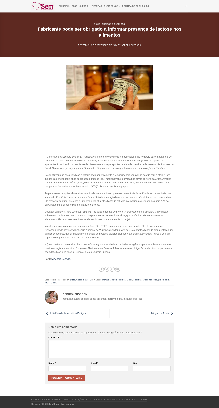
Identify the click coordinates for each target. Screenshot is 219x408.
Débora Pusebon (131, 45)
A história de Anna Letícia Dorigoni (67, 313)
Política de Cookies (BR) (135, 6)
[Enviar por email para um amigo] (112, 269)
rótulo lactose (50, 283)
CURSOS (83, 6)
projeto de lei (163, 280)
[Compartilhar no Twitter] (106, 269)
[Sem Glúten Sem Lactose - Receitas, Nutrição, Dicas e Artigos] (43, 6)
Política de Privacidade (134, 399)
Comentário (55, 337)
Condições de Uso (82, 399)
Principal (64, 6)
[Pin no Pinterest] (117, 269)
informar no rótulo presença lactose (117, 280)
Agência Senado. (61, 259)
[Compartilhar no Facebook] (101, 269)
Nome (52, 363)
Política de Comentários (107, 399)
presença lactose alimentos (145, 280)
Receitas (97, 6)
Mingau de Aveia (160, 313)
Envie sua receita (40, 399)
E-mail (94, 363)
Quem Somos (111, 6)
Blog (74, 6)
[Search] (186, 6)
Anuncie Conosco (61, 399)
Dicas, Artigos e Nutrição (109, 24)
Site (135, 363)
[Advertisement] (109, 132)
